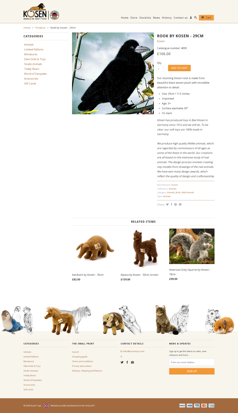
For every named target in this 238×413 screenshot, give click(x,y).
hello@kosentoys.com (133, 351)
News (156, 17)
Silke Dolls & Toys (35, 59)
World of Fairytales (35, 73)
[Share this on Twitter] (167, 204)
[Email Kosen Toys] (132, 362)
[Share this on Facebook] (171, 204)
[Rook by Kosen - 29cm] (113, 73)
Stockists (145, 17)
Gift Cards (30, 83)
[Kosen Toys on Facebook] (127, 362)
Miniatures (30, 54)
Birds (178, 192)
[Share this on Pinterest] (175, 204)
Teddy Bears (31, 68)
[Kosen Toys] (46, 11)
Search (75, 351)
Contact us (181, 17)
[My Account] (191, 18)
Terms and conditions (82, 361)
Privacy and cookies (82, 366)
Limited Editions (33, 49)
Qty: (159, 63)
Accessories (31, 78)
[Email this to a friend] (179, 204)
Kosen (161, 41)
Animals (29, 44)
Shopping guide (79, 356)
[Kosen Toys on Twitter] (122, 362)
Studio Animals (33, 64)
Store (133, 17)
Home (125, 17)
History (167, 17)
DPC (93, 405)
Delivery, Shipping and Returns (87, 370)
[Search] (195, 18)
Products (40, 27)
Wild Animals (188, 192)
